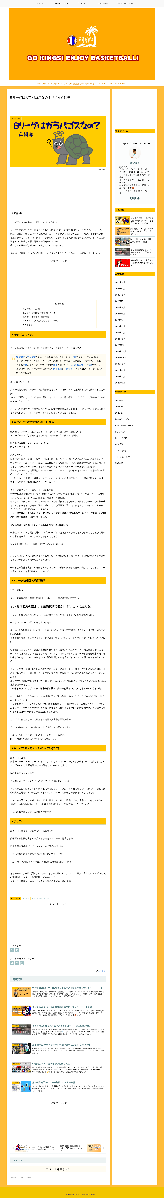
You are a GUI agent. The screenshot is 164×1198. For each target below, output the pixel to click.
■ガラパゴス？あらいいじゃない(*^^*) (41, 321)
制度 (75, 357)
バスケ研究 (16, 898)
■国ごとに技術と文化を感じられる (40, 313)
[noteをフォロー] (22, 963)
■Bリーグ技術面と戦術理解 (37, 317)
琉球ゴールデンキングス (41, 898)
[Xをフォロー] (17, 963)
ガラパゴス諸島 (75, 365)
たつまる (135, 162)
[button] (17, 950)
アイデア (31, 357)
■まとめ (28, 325)
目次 (55, 303)
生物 (25, 365)
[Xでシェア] (12, 950)
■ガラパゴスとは (32, 309)
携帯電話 (57, 369)
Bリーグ (27, 898)
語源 (90, 365)
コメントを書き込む (58, 1169)
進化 (55, 365)
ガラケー (70, 369)
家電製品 (20, 357)
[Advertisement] (58, 106)
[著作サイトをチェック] (12, 963)
